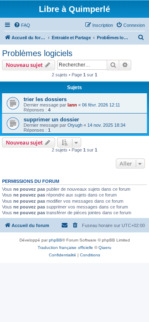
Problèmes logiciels (37, 53)
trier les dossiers (45, 99)
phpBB (55, 240)
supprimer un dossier (51, 119)
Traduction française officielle (65, 247)
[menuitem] (22, 25)
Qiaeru (105, 247)
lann (72, 104)
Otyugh (74, 125)
